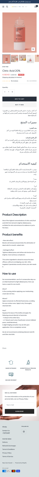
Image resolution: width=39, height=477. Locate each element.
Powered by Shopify (21, 463)
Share (4, 348)
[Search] (7, 7)
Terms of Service (7, 456)
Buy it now (19, 104)
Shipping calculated (8, 77)
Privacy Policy (23, 399)
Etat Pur (5, 66)
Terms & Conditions (8, 449)
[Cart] (36, 7)
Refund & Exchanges (9, 446)
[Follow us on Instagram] (24, 431)
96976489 (6, 433)
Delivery (5, 442)
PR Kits (4, 427)
